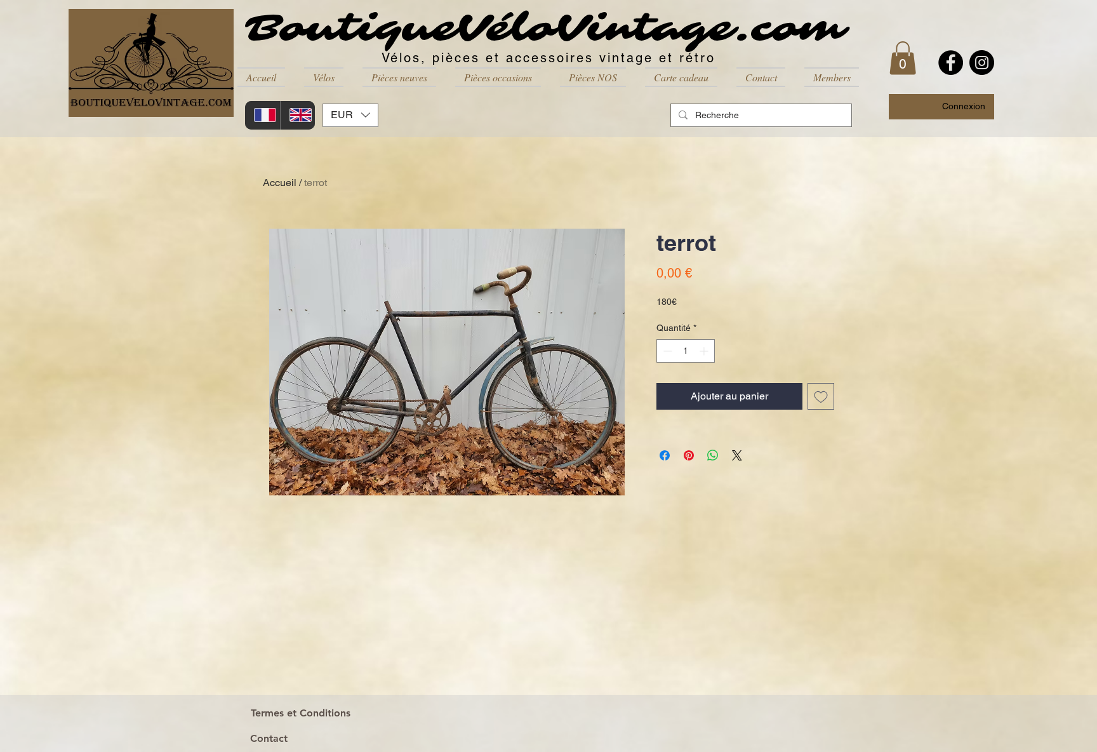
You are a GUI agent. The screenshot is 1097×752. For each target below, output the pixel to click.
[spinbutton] (685, 351)
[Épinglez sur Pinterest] (688, 455)
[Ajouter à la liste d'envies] (821, 396)
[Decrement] (666, 351)
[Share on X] (737, 455)
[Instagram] (981, 62)
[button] (324, 77)
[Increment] (705, 351)
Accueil (279, 183)
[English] (298, 115)
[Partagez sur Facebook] (664, 455)
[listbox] (350, 115)
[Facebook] (950, 62)
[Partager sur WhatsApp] (713, 455)
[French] (262, 115)
